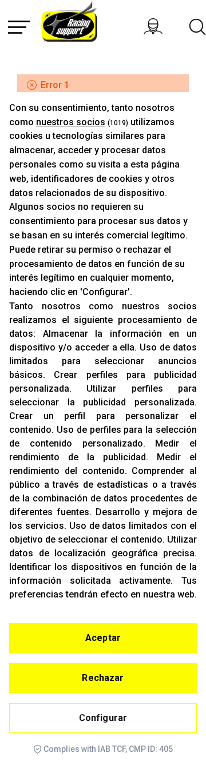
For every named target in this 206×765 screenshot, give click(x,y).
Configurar (103, 717)
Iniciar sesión (164, 26)
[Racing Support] (77, 25)
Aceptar (103, 637)
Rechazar (103, 677)
